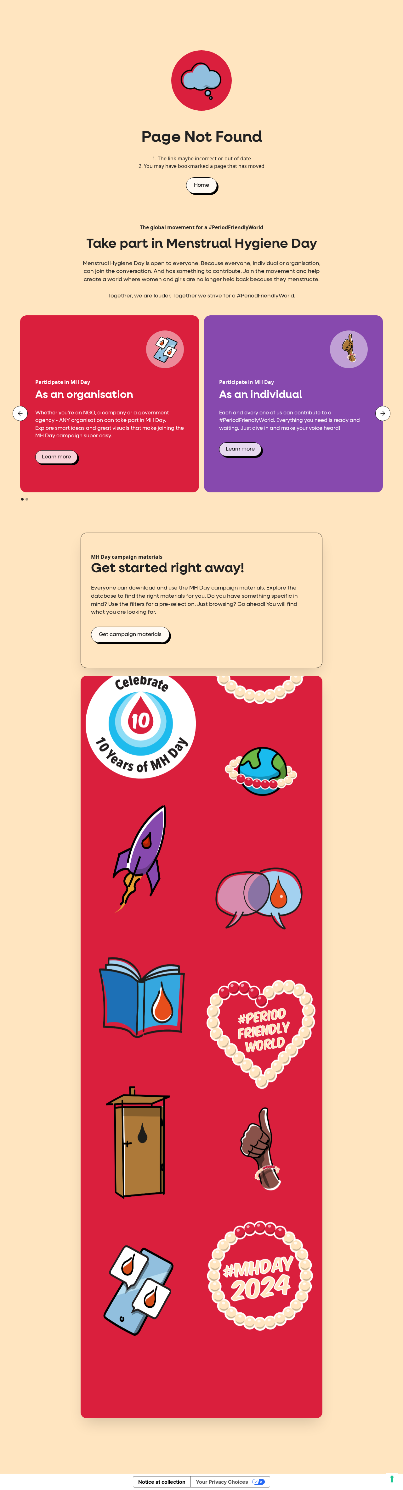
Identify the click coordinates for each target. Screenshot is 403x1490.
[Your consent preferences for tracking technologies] (392, 1479)
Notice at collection (161, 1482)
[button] (20, 413)
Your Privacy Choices (222, 1482)
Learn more (56, 457)
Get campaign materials (130, 634)
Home (201, 185)
